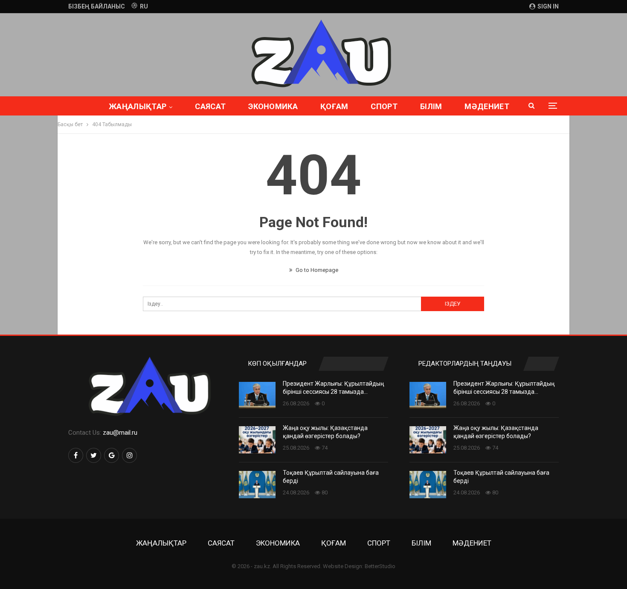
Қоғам (334, 106)
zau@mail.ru (120, 432)
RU (144, 6)
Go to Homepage (316, 270)
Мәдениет (486, 106)
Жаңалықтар (137, 106)
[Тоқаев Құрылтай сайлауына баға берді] (257, 484)
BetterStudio (380, 566)
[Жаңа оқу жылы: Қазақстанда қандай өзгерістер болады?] (257, 439)
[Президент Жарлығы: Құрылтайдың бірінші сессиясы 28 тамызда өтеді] (257, 395)
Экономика (273, 106)
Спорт (384, 106)
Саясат (210, 106)
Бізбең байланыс (96, 6)
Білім (431, 106)
